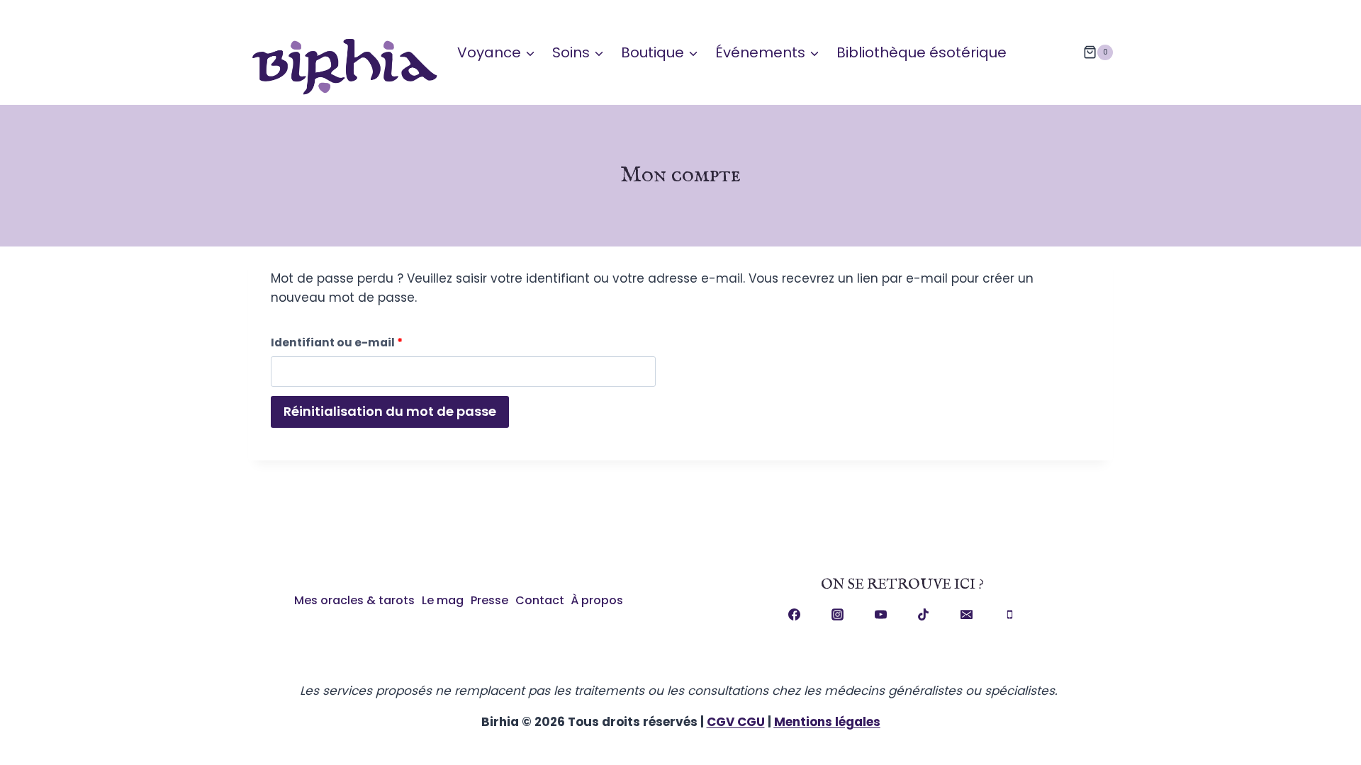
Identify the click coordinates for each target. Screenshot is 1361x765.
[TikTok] (924, 615)
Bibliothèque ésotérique (921, 52)
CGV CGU (736, 721)
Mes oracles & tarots (354, 600)
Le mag (443, 600)
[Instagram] (838, 615)
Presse (489, 600)
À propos (597, 600)
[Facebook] (795, 615)
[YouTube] (880, 615)
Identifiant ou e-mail (341, 345)
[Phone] (1009, 615)
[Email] (967, 615)
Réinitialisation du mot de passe (390, 411)
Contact (539, 600)
